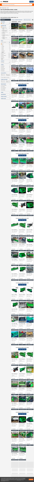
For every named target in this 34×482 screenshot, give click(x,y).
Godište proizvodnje (4, 79)
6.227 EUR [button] (28, 234)
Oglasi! (32, 1)
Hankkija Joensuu (22, 474)
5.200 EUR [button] (28, 114)
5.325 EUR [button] (28, 199)
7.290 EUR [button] (28, 313)
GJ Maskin (30, 265)
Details (2, 92)
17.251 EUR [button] (13, 114)
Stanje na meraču (4, 96)
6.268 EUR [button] (13, 249)
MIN (1, 74)
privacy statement (3, 480)
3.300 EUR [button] (28, 378)
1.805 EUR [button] (13, 49)
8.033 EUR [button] (28, 149)
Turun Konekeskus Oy (22, 51)
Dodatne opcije (3, 98)
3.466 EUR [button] (21, 407)
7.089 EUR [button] (13, 363)
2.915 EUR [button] (21, 343)
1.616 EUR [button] (28, 35)
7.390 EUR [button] (13, 458)
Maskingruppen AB (30, 409)
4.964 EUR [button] (28, 443)
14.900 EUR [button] (13, 64)
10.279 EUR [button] (28, 64)
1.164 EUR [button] (13, 378)
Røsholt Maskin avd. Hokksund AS (16, 365)
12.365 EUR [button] (13, 149)
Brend (2, 40)
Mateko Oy (22, 150)
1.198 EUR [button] (21, 249)
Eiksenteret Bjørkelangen (30, 459)
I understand (31, 479)
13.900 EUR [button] (28, 49)
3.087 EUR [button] (13, 234)
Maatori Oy (29, 379)
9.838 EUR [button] (13, 169)
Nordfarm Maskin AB (29, 150)
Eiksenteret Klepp (15, 80)
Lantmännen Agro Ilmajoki (30, 474)
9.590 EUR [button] (28, 393)
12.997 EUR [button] (28, 184)
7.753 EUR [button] (28, 169)
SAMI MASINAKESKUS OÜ (15, 459)
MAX (6, 74)
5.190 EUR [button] (13, 313)
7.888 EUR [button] (21, 134)
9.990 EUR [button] (13, 328)
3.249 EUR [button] (21, 35)
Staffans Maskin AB (30, 344)
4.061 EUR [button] (28, 79)
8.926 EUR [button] (21, 114)
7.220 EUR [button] (28, 249)
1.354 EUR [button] (28, 343)
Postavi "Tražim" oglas (22, 85)
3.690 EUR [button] (13, 299)
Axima (30, 36)
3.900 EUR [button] (28, 328)
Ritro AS (15, 250)
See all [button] (3, 52)
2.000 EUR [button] (21, 64)
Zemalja (2, 64)
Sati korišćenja (3, 94)
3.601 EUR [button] (13, 184)
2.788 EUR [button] (21, 184)
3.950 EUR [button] (28, 134)
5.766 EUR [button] (21, 328)
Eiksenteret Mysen (22, 250)
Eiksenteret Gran (15, 36)
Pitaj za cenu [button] (21, 79)
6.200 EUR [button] (21, 49)
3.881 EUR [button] (21, 234)
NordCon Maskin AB (14, 200)
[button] (5, 20)
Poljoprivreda (4, 7)
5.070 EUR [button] (13, 35)
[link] (14, 26)
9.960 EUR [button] (13, 407)
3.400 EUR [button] (21, 149)
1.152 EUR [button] (13, 79)
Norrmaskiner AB (22, 36)
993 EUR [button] (13, 134)
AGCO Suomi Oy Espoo (22, 315)
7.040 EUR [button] (21, 199)
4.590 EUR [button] (21, 299)
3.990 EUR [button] (28, 299)
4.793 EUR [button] (28, 458)
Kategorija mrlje (3, 25)
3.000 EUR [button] (13, 393)
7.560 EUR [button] (28, 278)
